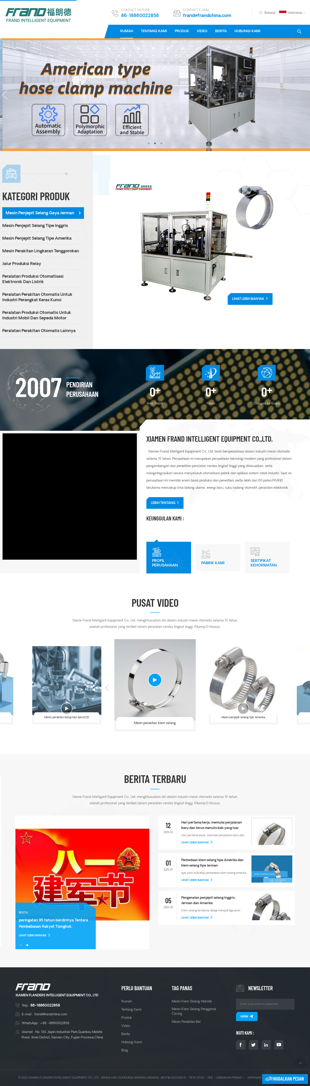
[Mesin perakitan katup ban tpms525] (66, 680)
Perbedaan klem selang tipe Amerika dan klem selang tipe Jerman (212, 863)
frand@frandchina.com (207, 16)
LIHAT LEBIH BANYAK (248, 299)
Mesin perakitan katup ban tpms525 (66, 717)
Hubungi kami (247, 31)
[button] (149, 143)
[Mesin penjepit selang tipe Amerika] (243, 680)
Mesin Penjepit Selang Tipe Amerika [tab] (36, 238)
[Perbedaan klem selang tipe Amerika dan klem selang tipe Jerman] (271, 875)
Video (202, 31)
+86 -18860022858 (54, 1023)
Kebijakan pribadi (229, 1077)
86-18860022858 (140, 16)
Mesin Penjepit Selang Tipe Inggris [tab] (35, 226)
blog (124, 1050)
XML (210, 1077)
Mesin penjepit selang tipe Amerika (243, 717)
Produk (182, 31)
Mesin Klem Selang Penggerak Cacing (194, 1011)
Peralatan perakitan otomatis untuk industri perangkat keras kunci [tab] (37, 297)
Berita (221, 31)
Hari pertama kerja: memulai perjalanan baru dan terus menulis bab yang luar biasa (211, 826)
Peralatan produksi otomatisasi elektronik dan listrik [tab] (33, 279)
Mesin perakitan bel (186, 1022)
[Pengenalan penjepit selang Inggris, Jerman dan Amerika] (271, 915)
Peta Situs (196, 1077)
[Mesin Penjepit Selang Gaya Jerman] (209, 241)
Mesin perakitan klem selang (155, 723)
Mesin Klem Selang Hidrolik (192, 1001)
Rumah (126, 31)
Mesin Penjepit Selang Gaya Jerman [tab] (40, 213)
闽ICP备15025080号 (173, 1077)
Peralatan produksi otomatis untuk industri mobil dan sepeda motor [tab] (36, 315)
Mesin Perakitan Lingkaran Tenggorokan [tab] (40, 251)
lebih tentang (163, 503)
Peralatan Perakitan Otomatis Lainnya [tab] (39, 331)
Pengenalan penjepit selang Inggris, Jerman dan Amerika (208, 900)
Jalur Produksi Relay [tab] (21, 264)
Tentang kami (154, 31)
